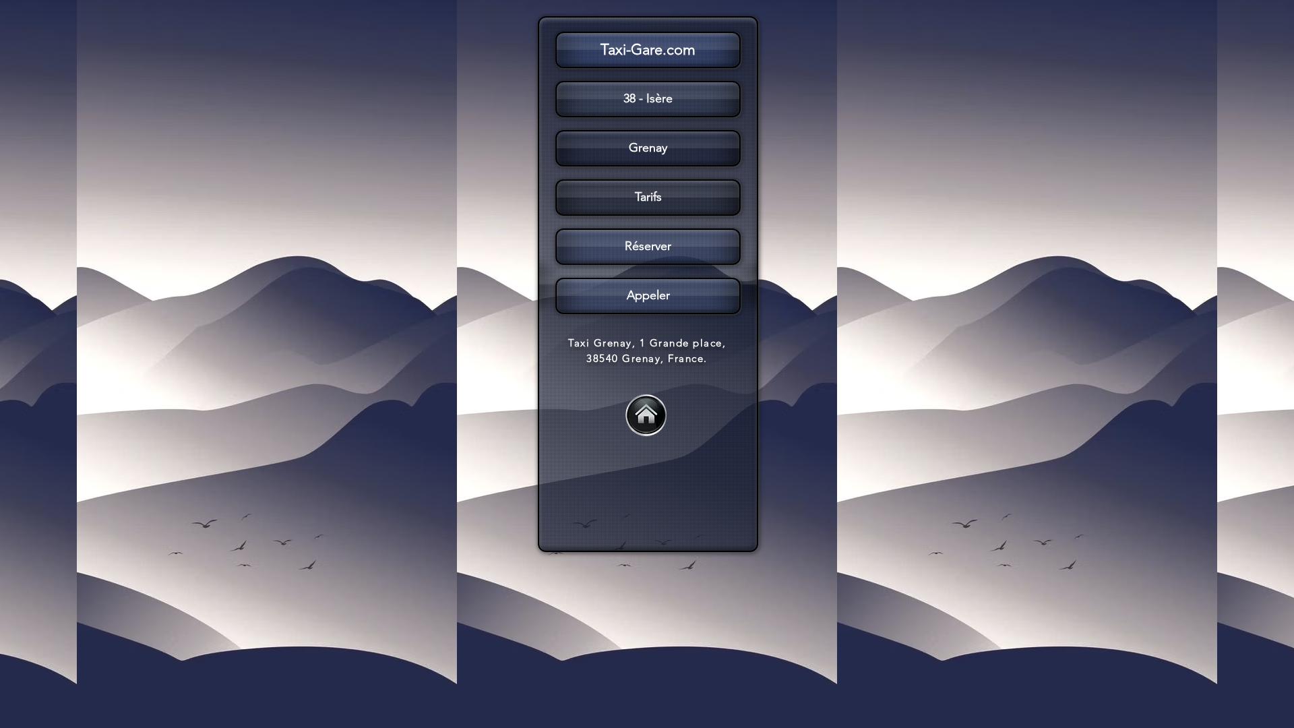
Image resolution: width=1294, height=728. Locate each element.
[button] (646, 197)
